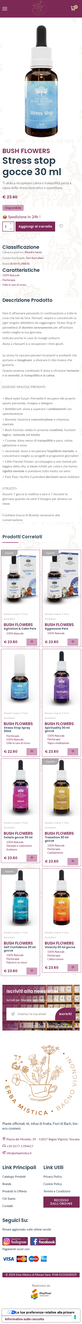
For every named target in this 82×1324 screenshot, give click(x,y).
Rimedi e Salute (33, 252)
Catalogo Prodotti (14, 1176)
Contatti (7, 1206)
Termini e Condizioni (56, 1191)
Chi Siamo (9, 1198)
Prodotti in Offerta (14, 1191)
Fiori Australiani (34, 258)
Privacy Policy (52, 1176)
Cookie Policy (52, 1184)
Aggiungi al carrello (35, 226)
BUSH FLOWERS (20, 264)
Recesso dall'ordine (61, 1202)
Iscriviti (65, 1014)
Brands (6, 1184)
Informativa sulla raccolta (24, 1319)
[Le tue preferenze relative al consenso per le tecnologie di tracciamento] (75, 1317)
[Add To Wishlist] (61, 227)
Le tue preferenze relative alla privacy (45, 1312)
